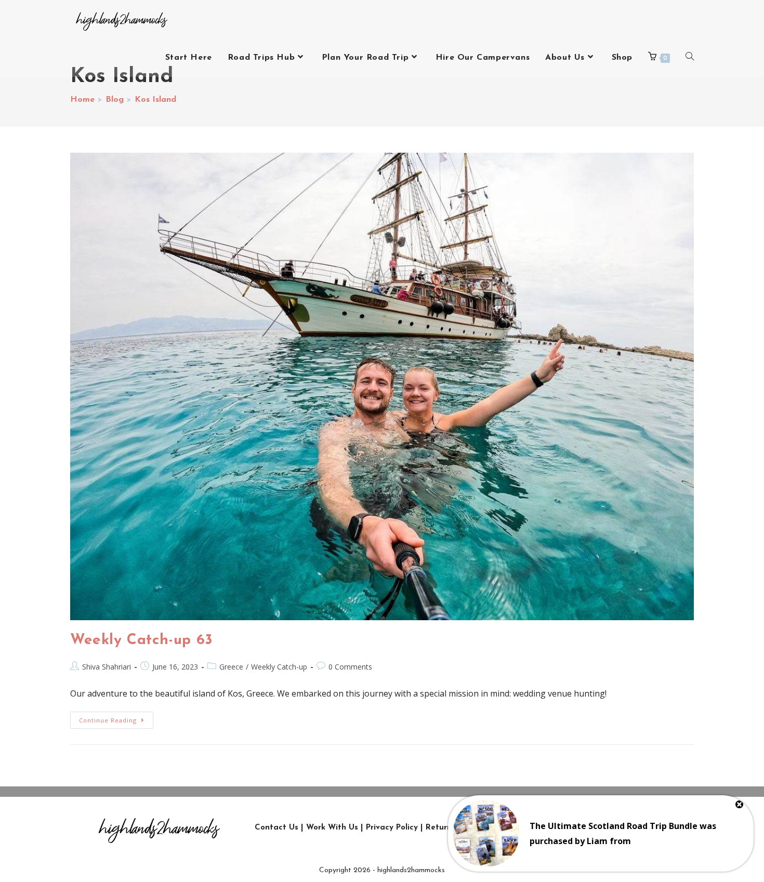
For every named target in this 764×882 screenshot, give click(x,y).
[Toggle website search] (690, 57)
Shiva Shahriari (106, 667)
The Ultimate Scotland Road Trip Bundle (613, 826)
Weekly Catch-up (279, 667)
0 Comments (350, 667)
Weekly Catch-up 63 (141, 640)
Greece (231, 667)
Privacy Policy (392, 828)
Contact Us (276, 828)
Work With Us (332, 828)
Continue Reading (116, 718)
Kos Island (155, 100)
